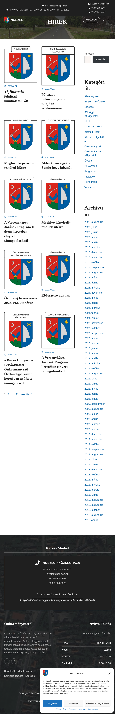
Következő (28, 394)
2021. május (91, 388)
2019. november (93, 439)
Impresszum (93, 709)
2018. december (93, 469)
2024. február (91, 313)
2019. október (92, 444)
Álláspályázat (91, 96)
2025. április (91, 282)
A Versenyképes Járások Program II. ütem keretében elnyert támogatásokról (19, 231)
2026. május (91, 237)
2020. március (92, 424)
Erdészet (89, 107)
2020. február (91, 429)
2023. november (93, 323)
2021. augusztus (93, 373)
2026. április (91, 242)
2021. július (90, 378)
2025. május (91, 277)
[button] (109, 673)
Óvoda (27, 255)
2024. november (93, 292)
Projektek (89, 176)
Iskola (87, 121)
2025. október (92, 262)
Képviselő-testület (13, 676)
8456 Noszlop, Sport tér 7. (57, 5)
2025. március (92, 287)
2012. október (92, 510)
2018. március (92, 484)
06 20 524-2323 (57, 583)
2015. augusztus (93, 499)
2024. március (92, 307)
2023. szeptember (94, 333)
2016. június (91, 494)
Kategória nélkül (93, 126)
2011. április (91, 520)
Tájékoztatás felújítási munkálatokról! (16, 96)
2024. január (91, 318)
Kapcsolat (91, 20)
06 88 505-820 (97, 8)
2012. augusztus (93, 515)
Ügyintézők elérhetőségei (57, 594)
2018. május (91, 479)
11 (17, 394)
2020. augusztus (93, 409)
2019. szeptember (94, 449)
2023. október (92, 328)
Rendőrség (90, 181)
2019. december (93, 434)
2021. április (91, 393)
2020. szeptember (94, 403)
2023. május (91, 338)
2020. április (91, 419)
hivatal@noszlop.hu (100, 4)
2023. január (91, 348)
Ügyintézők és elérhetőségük (19, 671)
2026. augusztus (93, 222)
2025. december (93, 252)
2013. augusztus (93, 505)
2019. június (91, 464)
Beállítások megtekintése (97, 703)
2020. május (91, 414)
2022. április (91, 358)
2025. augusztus (93, 272)
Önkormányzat (57, 49)
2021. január (91, 398)
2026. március (92, 247)
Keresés (89, 53)
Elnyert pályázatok (58, 120)
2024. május (91, 297)
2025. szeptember (94, 267)
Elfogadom (52, 703)
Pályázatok (58, 52)
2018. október (92, 474)
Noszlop (18, 20)
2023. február (91, 343)
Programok (90, 171)
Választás (89, 187)
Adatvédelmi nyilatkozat (78, 709)
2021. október (92, 368)
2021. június (91, 383)
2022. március (92, 363)
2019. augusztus (93, 454)
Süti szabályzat (61, 709)
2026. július (90, 227)
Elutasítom (73, 703)
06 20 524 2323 (98, 12)
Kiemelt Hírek (21, 49)
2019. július (90, 459)
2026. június (91, 232)
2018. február (91, 489)
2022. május (91, 353)
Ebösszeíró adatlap (56, 295)
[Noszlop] (6, 20)
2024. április (91, 302)
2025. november (93, 257)
